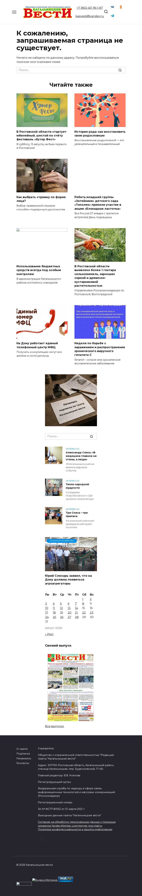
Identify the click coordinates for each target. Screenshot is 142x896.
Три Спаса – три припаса (77, 514)
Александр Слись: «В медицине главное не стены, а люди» (81, 456)
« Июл (49, 634)
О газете (22, 749)
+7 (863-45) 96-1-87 (90, 8)
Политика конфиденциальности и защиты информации (75, 829)
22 (84, 612)
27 (69, 617)
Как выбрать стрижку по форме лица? (41, 198)
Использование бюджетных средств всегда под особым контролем (38, 270)
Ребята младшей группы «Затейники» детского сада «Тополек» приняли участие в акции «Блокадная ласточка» (97, 202)
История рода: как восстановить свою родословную (100, 133)
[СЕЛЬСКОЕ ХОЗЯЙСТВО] (71, 569)
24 (47, 617)
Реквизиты (23, 758)
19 (61, 612)
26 (61, 617)
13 (69, 608)
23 (91, 612)
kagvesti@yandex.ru (90, 16)
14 (76, 608)
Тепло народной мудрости (77, 486)
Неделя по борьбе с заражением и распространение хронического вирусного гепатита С (99, 349)
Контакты (22, 763)
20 (69, 612)
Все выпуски (54, 726)
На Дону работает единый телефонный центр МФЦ (37, 345)
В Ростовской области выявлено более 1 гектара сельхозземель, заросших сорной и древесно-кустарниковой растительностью (95, 276)
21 (76, 612)
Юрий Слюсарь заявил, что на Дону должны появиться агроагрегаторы (68, 579)
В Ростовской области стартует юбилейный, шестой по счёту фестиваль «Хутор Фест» (41, 135)
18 (54, 612)
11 (54, 608)
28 (77, 617)
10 (46, 608)
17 (46, 612)
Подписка (23, 753)
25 (54, 617)
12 (61, 608)
